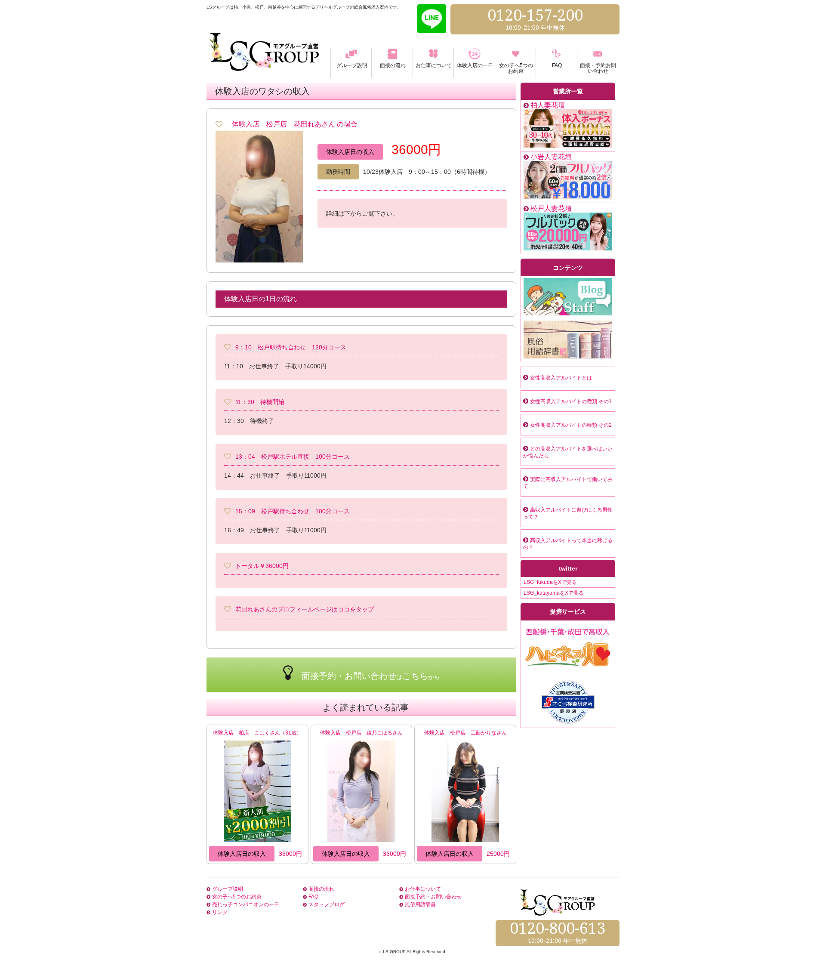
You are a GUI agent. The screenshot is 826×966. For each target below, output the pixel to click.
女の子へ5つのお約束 (237, 897)
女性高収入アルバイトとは (561, 378)
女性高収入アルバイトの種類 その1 (571, 401)
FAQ (313, 897)
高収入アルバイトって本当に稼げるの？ (568, 543)
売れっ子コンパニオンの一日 (245, 904)
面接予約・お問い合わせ (433, 897)
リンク (220, 912)
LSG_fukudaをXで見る (550, 582)
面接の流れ (321, 889)
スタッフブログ (326, 904)
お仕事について (423, 889)
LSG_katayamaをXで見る (554, 593)
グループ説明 (227, 889)
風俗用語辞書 (420, 904)
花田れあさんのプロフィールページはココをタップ (304, 609)
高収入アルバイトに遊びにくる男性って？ (568, 513)
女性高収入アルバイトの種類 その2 (571, 425)
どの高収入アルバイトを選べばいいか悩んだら (568, 452)
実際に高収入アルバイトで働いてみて (568, 482)
